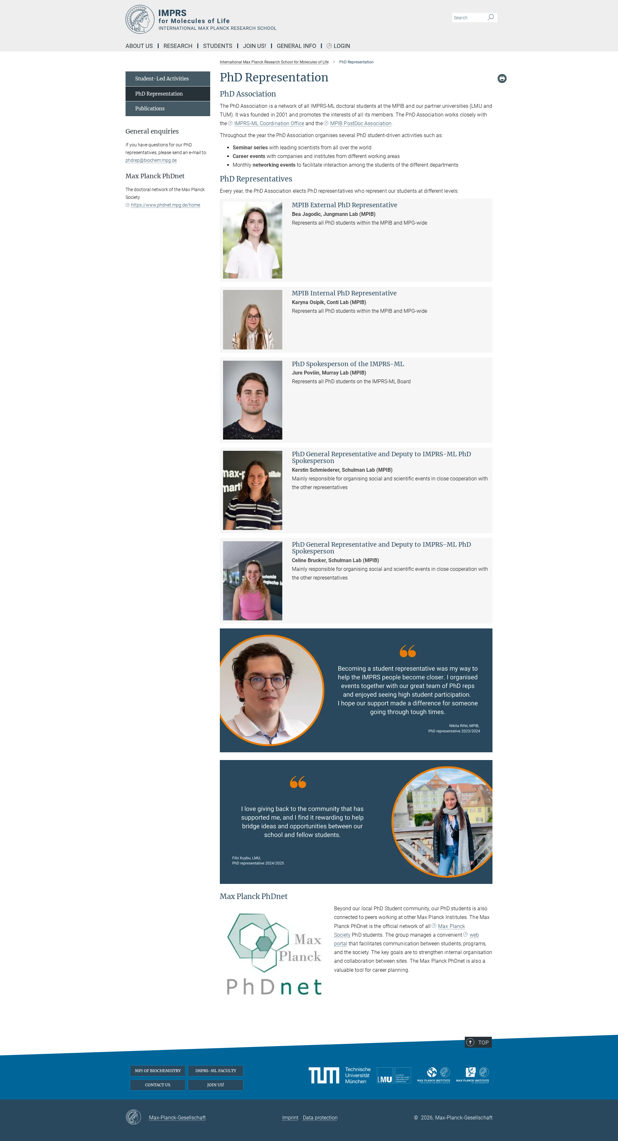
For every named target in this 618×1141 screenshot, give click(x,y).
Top (483, 1042)
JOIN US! (215, 1084)
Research (178, 45)
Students (217, 45)
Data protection (320, 1118)
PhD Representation (159, 94)
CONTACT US (157, 1084)
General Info (296, 45)
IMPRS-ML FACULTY (215, 1070)
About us (139, 45)
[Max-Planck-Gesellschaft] (137, 1117)
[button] (487, 747)
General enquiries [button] (152, 131)
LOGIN (342, 46)
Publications (150, 109)
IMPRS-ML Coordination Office (269, 123)
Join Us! (254, 45)
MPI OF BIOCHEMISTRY (158, 1070)
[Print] (502, 78)
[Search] (490, 17)
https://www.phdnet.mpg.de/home (165, 205)
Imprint (290, 1118)
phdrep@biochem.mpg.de (151, 160)
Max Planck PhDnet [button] (155, 176)
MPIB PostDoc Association (360, 123)
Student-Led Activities (162, 79)
